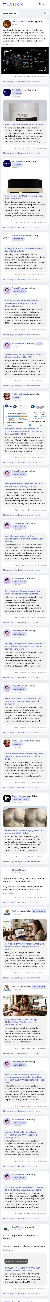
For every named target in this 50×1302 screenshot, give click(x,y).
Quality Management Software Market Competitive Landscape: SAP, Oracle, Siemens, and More (24, 646)
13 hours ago (16, 802)
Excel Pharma (18, 1227)
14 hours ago (16, 872)
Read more (8, 44)
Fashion (17, 93)
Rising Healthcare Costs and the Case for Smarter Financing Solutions (24, 485)
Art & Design (19, 291)
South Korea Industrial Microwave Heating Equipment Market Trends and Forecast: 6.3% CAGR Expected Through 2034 (24, 1078)
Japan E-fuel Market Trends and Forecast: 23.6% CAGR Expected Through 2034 (21, 1135)
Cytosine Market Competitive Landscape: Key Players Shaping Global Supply (24, 539)
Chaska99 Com (19, 870)
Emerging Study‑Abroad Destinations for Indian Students (23, 249)
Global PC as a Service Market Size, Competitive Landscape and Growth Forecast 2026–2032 (23, 431)
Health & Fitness (21, 799)
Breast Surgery (19, 796)
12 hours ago (16, 400)
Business (17, 744)
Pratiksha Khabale (20, 394)
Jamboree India (19, 235)
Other (16, 397)
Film (39, 343)
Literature (18, 239)
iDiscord (15, 4)
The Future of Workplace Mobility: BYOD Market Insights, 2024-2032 (24, 356)
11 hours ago (16, 294)
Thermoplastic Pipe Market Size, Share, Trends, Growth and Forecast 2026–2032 (24, 756)
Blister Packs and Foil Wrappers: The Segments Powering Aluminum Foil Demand (23, 701)
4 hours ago (16, 168)
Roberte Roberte (20, 21)
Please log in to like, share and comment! (21, 81)
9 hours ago (16, 242)
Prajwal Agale (18, 288)
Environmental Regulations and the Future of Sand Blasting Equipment (22, 592)
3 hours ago (16, 96)
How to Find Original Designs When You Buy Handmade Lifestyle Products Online (24, 947)
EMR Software (18, 90)
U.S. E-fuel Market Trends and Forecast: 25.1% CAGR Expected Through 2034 (24, 1188)
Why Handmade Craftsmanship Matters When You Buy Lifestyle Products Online (21, 1022)
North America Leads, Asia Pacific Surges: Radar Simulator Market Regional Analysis (21, 303)
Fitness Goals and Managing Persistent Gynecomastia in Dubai (24, 832)
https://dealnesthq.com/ (30, 35)
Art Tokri (16, 911)
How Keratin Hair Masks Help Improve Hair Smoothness (23, 197)
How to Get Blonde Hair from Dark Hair (24, 124)
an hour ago (16, 24)
